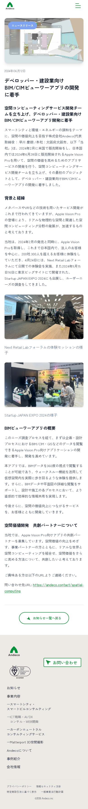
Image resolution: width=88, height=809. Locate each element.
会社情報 (13, 766)
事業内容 (13, 696)
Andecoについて (19, 750)
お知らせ (13, 687)
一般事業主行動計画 (52, 791)
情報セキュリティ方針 (48, 786)
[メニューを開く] (78, 5)
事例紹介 (13, 758)
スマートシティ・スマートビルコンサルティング (29, 706)
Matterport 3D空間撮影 (25, 742)
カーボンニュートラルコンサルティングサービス (26, 731)
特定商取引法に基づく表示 (22, 791)
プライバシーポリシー (19, 786)
